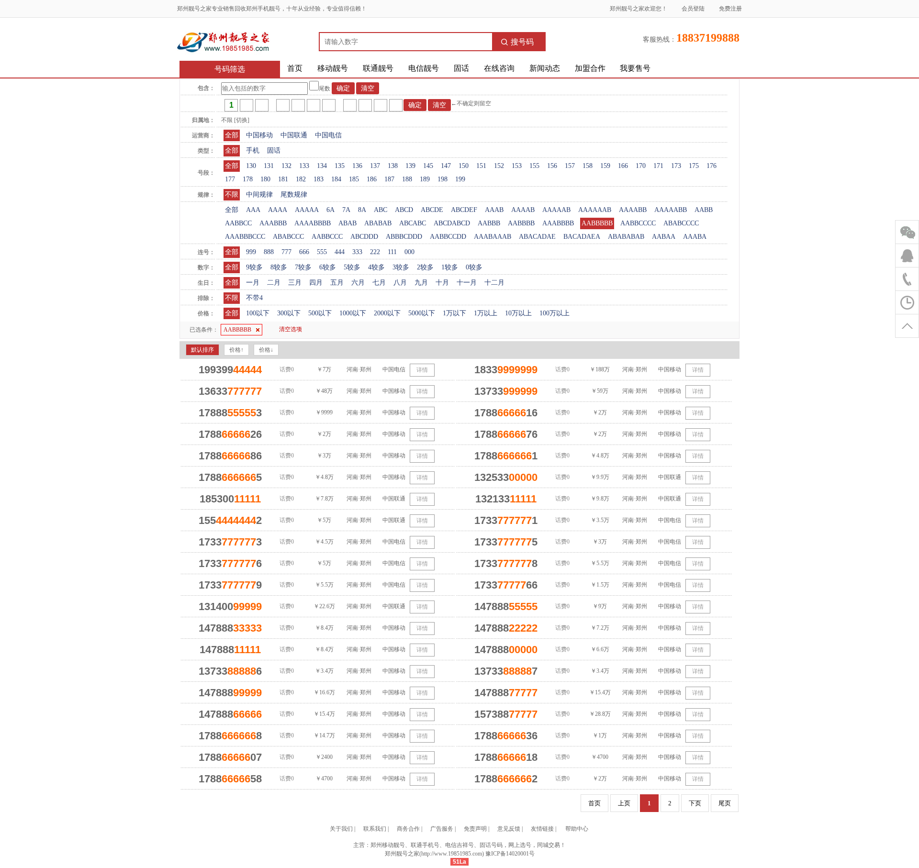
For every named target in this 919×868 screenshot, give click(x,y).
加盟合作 (590, 68)
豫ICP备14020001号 (510, 853)
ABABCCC (288, 236)
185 (354, 179)
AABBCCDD (448, 236)
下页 (695, 803)
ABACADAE (537, 236)
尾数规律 (293, 194)
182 (301, 179)
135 (340, 165)
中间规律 (259, 194)
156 (552, 165)
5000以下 (421, 313)
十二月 (494, 282)
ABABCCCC (681, 223)
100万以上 (554, 313)
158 (588, 165)
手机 (252, 150)
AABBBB (521, 223)
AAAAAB (556, 209)
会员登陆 (693, 8)
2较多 (425, 267)
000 (409, 252)
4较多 (376, 267)
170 (641, 165)
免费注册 (730, 8)
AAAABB (633, 209)
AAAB (494, 209)
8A (362, 209)
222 (375, 252)
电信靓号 (423, 68)
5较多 (352, 267)
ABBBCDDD (404, 236)
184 (336, 179)
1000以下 (352, 313)
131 (269, 165)
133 (304, 165)
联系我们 (374, 828)
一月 (252, 282)
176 (711, 165)
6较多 (327, 267)
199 (460, 179)
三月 (295, 282)
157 (570, 165)
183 (319, 179)
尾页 (724, 803)
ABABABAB (626, 236)
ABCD (404, 209)
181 (283, 179)
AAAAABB (670, 209)
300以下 (289, 313)
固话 (461, 68)
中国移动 (259, 135)
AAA (253, 209)
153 (517, 165)
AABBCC (238, 223)
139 (410, 165)
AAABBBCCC (245, 236)
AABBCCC (327, 236)
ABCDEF (464, 209)
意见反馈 (508, 828)
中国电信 (328, 135)
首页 (295, 68)
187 (389, 179)
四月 (316, 282)
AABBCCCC (638, 223)
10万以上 (518, 313)
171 (658, 165)
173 (676, 165)
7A (346, 209)
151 (481, 165)
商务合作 (408, 828)
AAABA (694, 236)
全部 (231, 135)
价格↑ (236, 349)
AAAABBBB (312, 223)
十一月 (467, 282)
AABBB (489, 223)
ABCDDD (364, 236)
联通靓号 (378, 68)
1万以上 (485, 313)
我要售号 (635, 68)
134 (322, 165)
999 (251, 252)
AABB (704, 209)
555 (322, 252)
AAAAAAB (594, 209)
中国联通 (293, 135)
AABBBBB (597, 223)
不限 (231, 194)
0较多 (474, 267)
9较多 (254, 267)
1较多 (449, 267)
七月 (379, 282)
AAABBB (273, 223)
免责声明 (475, 828)
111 (392, 252)
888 (269, 252)
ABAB (347, 223)
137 (375, 165)
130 (251, 165)
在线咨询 (499, 68)
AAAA (277, 209)
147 (446, 165)
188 (407, 179)
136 (357, 165)
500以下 (320, 313)
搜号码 (522, 42)
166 (623, 165)
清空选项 (290, 329)
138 (393, 165)
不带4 (254, 297)
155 (534, 165)
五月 (337, 282)
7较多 (303, 267)
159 (605, 165)
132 (286, 165)
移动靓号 (332, 68)
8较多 (278, 267)
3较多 (400, 267)
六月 (358, 282)
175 (694, 165)
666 (304, 252)
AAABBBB (558, 223)
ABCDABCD (452, 223)
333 (357, 252)
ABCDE (432, 209)
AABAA (663, 236)
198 (442, 179)
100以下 (257, 313)
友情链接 (542, 828)
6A (330, 209)
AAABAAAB (492, 236)
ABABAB (378, 223)
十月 (442, 282)
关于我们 (341, 828)
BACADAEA (581, 236)
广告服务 (441, 828)
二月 (273, 282)
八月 (400, 282)
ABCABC (412, 223)
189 (425, 179)
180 (265, 179)
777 (286, 252)
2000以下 (387, 313)
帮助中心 (576, 828)
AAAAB (523, 209)
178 (248, 179)
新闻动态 (544, 68)
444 (340, 252)
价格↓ (266, 349)
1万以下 (454, 313)
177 (230, 179)
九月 (421, 282)
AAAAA (307, 209)
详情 (422, 370)
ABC (380, 209)
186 (372, 179)
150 (464, 165)
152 (499, 165)
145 (428, 165)
